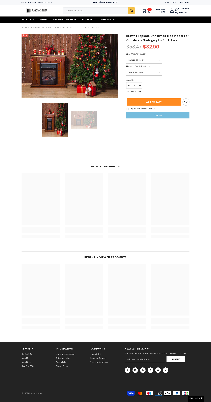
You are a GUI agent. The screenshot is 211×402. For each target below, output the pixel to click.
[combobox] (95, 10)
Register (185, 9)
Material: (138, 66)
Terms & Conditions (148, 109)
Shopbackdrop (35, 393)
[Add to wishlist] (185, 102)
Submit (176, 359)
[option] (70, 66)
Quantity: (130, 80)
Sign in (177, 9)
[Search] (99, 10)
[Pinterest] (143, 370)
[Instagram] (135, 370)
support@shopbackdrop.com (38, 2)
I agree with (135, 109)
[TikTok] (150, 370)
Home (24, 27)
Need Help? (184, 2)
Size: (136, 54)
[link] (41, 231)
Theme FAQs (170, 2)
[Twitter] (165, 370)
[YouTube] (158, 370)
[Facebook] (127, 370)
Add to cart (153, 102)
